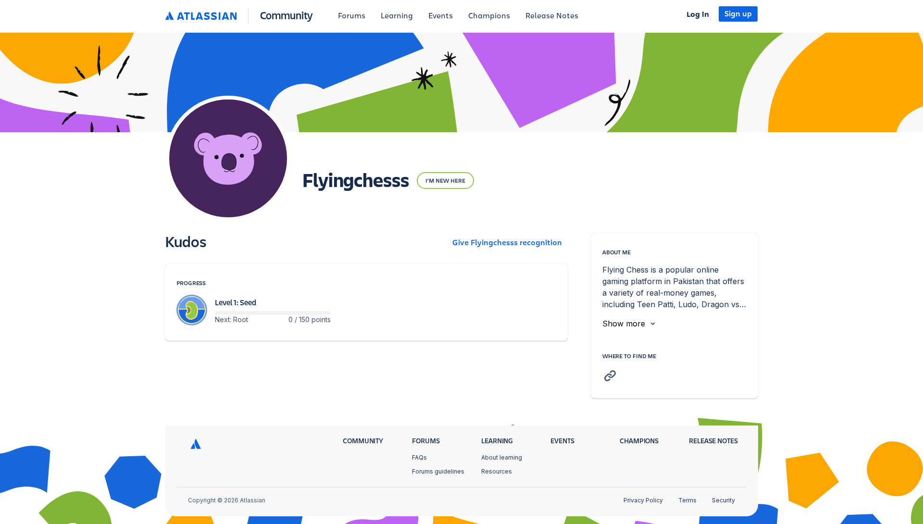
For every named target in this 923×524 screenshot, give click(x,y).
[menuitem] (351, 16)
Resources (496, 471)
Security (723, 500)
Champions (489, 16)
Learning (397, 16)
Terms (687, 500)
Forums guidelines (438, 471)
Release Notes (551, 16)
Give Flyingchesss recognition (507, 243)
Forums (351, 16)
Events (440, 16)
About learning (501, 457)
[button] (241, 16)
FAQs (419, 457)
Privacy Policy (643, 500)
